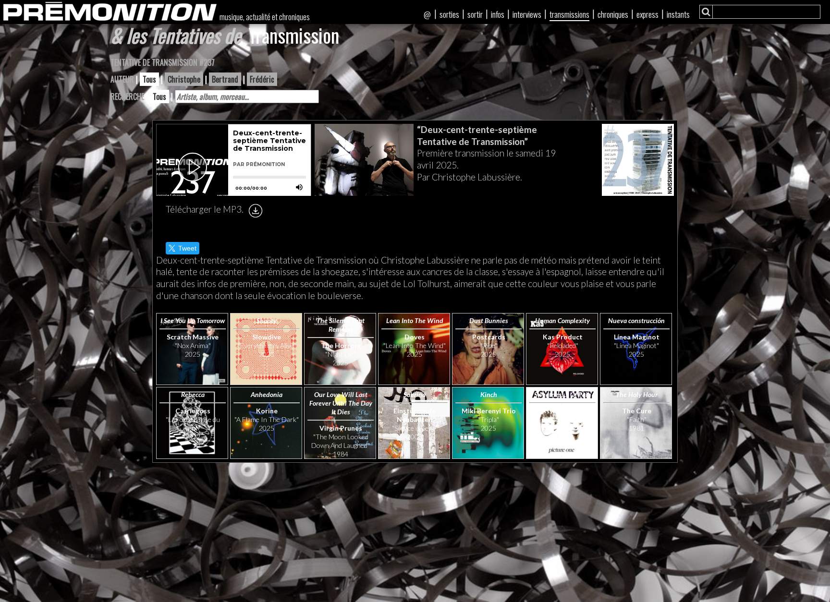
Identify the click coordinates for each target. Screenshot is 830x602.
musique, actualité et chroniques (265, 17)
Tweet (187, 248)
